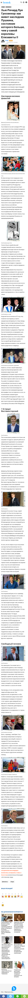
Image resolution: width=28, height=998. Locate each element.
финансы (5, 881)
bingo (6, 40)
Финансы (8, 7)
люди (12, 881)
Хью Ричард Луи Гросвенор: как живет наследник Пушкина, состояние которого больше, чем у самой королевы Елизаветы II (12, 23)
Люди (3, 7)
